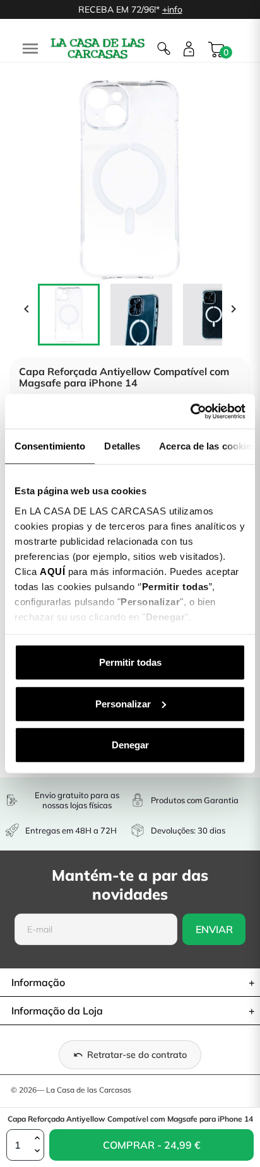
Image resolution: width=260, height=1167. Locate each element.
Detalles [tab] (122, 446)
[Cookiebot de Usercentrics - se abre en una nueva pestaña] (190, 411)
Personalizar (123, 703)
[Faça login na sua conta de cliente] (189, 49)
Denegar (130, 745)
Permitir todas (130, 662)
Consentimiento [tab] (50, 446)
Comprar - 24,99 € (125, 1150)
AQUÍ (52, 571)
